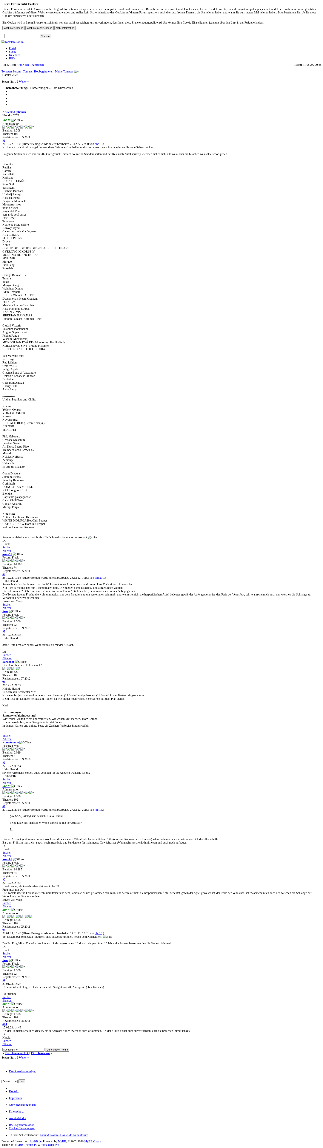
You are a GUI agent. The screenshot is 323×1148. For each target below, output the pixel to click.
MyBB (62, 1141)
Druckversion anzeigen (22, 1071)
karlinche (8, 661)
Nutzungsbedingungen (22, 1104)
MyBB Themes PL (26, 1144)
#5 (3, 762)
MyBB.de (35, 1141)
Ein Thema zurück (17, 1053)
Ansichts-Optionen (14, 112)
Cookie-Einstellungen (22, 1128)
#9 (3, 980)
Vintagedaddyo (50, 1144)
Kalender (14, 55)
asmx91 (7, 554)
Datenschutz (16, 1111)
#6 (3, 806)
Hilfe (12, 58)
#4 (3, 681)
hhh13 (98, 144)
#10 (4, 1024)
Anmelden (22, 64)
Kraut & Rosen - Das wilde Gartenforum (64, 1135)
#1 (3, 140)
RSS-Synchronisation (21, 1125)
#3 (3, 631)
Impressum (15, 1098)
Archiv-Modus (17, 1118)
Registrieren (37, 64)
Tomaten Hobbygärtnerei (38, 71)
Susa (5, 611)
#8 (3, 930)
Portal (12, 48)
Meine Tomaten (64, 71)
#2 (3, 574)
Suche (12, 51)
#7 (3, 879)
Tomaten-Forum (11, 71)
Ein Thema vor (40, 1053)
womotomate (10, 742)
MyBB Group (92, 1141)
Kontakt (14, 1091)
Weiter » (24, 81)
